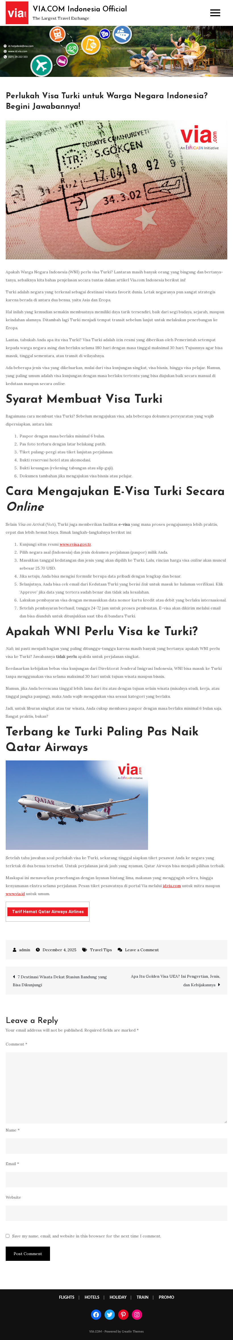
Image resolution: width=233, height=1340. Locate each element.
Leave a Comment (142, 949)
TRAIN (143, 1297)
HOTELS (92, 1297)
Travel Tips (101, 949)
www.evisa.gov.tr (75, 544)
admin (24, 949)
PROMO (166, 1297)
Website (13, 1197)
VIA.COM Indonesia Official (80, 9)
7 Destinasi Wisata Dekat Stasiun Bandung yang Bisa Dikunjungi (60, 980)
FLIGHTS (66, 1297)
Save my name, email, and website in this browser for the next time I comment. (86, 1236)
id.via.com (172, 885)
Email (12, 1163)
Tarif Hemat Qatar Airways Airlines (48, 911)
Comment (16, 1044)
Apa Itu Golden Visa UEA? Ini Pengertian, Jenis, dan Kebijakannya (175, 980)
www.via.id (15, 893)
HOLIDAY (118, 1297)
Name (13, 1130)
